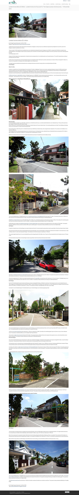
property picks (16, 44)
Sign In (66, 0)
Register (69, 0)
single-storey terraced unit (18, 335)
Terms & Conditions (12, 492)
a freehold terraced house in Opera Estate (20, 274)
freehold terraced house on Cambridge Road (35, 216)
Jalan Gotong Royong (20, 389)
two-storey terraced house (17, 331)
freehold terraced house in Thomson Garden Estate (28, 223)
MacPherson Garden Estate (14, 219)
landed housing (21, 44)
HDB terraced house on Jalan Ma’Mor (16, 75)
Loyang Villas (37, 278)
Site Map (22, 492)
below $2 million (27, 44)
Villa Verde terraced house (14, 480)
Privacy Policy (18, 492)
